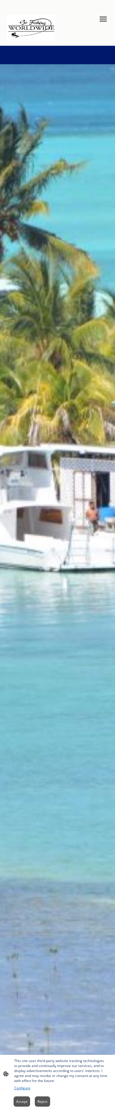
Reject (42, 1101)
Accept (21, 1101)
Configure (22, 1088)
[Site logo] (31, 27)
